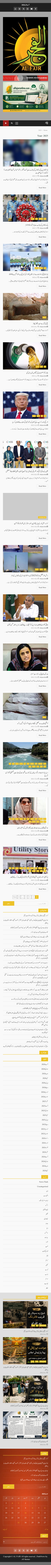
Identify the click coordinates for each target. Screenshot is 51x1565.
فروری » (5, 1529)
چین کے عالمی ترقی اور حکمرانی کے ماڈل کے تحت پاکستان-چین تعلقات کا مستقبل (25, 454)
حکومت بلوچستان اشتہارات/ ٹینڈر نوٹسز (39, 932)
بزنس (41, 367)
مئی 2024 (45, 1170)
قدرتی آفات (45, 1251)
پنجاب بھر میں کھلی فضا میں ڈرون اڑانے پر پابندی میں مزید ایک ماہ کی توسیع (32, 1003)
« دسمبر (46, 1529)
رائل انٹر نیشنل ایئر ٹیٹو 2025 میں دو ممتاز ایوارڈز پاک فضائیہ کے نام (25, 558)
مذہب (46, 1274)
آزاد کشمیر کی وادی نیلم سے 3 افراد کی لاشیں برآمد (38, 994)
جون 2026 (45, 1073)
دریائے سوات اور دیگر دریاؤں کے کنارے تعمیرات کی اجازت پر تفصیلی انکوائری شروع (25, 755)
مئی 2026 (45, 1078)
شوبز (13, 764)
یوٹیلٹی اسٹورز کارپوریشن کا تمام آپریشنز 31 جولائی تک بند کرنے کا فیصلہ (25, 860)
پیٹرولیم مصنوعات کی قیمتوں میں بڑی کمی (25, 356)
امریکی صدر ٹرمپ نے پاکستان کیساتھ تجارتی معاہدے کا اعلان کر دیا (25, 405)
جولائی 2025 (44, 1110)
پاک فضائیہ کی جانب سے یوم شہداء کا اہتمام (25, 208)
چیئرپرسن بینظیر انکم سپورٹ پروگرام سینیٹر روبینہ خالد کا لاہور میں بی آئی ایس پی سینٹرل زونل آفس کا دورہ (26, 990)
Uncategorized (42, 517)
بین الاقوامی (40, 219)
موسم (38, 766)
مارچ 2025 (45, 1124)
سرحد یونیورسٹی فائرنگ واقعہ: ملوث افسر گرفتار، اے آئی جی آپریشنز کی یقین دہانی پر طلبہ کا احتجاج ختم (27, 1013)
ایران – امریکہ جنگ (43, 1200)
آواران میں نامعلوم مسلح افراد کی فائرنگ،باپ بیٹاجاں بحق (35, 941)
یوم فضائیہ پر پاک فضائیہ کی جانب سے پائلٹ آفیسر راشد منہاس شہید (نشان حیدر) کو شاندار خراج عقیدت (25, 153)
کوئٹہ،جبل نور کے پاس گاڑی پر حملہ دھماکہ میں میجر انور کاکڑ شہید (25, 506)
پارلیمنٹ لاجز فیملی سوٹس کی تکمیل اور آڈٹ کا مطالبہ (37, 1041)
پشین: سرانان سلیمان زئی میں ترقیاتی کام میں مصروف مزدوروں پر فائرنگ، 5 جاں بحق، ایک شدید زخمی (26, 950)
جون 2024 (45, 1166)
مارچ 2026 (45, 1087)
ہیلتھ (30, 766)
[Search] (12, 123)
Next (14, 897)
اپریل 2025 (45, 1120)
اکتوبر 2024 (45, 1147)
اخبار (45, 164)
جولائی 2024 (44, 1161)
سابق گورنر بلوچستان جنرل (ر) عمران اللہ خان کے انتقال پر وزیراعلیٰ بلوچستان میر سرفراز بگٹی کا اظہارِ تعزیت (25, 1046)
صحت (46, 1246)
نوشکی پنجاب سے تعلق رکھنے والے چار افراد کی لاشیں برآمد (25, 706)
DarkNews (41, 1556)
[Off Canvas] (46, 123)
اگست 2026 (45, 1064)
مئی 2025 (45, 1115)
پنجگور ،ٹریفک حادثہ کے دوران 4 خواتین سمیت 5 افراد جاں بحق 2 (34, 937)
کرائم (45, 766)
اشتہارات (46, 1196)
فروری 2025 (44, 1129)
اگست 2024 (45, 1157)
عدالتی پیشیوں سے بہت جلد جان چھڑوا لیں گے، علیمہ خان (25, 811)
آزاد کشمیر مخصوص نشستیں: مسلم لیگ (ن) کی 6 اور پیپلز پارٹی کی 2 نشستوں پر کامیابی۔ (30, 1017)
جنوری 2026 (44, 1097)
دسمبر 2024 (45, 1138)
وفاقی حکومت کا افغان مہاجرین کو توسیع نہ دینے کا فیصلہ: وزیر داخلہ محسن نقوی (25, 608)
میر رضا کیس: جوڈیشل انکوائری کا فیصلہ (40, 1037)
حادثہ (28, 764)
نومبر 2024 (45, 1143)
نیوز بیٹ (38, 164)
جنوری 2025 (44, 1133)
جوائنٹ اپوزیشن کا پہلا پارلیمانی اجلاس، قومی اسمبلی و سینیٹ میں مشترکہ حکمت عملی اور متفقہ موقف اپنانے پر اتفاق (25, 1350)
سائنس (33, 465)
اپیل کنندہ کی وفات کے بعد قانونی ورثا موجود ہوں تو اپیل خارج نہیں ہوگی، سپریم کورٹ (29, 999)
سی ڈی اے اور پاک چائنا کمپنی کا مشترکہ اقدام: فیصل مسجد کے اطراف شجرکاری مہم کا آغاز (29, 927)
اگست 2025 (45, 1106)
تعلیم (41, 164)
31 (18, 1522)
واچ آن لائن (6, 123)
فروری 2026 (44, 1092)
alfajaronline (43, 176)
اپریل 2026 (45, 1083)
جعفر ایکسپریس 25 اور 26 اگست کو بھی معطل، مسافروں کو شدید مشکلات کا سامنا (31, 946)
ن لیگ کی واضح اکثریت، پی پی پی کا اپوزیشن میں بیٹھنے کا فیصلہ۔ (35, 1008)
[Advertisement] (25, 78)
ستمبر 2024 (45, 1152)
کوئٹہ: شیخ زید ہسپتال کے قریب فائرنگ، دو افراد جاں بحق (36, 915)
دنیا (41, 416)
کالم (10, 764)
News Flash (43, 1182)
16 (19, 897)
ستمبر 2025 (45, 1101)
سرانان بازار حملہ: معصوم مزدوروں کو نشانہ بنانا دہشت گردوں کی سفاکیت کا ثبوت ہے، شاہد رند (28, 963)
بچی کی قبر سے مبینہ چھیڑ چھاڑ (25, 306)
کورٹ (46, 1269)
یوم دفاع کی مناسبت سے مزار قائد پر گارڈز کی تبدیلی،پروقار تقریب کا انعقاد (25, 257)
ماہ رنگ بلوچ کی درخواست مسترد (25, 657)
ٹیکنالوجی (41, 268)
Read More (42, 188)
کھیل (41, 766)
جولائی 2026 (44, 1069)
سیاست (38, 416)
